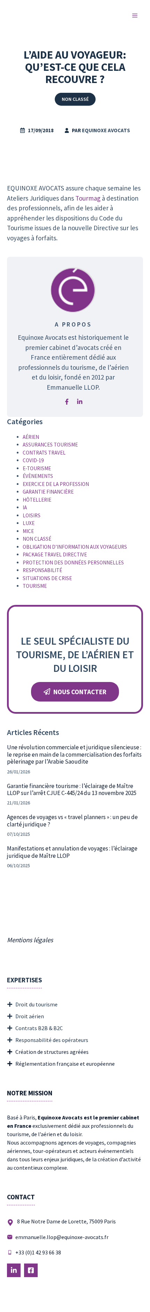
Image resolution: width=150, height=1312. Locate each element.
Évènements (38, 476)
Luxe (29, 523)
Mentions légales (30, 940)
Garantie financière (48, 491)
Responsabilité (42, 570)
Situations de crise (47, 578)
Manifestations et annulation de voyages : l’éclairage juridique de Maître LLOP (72, 852)
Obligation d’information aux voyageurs (75, 546)
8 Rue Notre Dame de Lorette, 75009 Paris (66, 1221)
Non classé (75, 99)
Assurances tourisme (50, 444)
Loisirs (31, 515)
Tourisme (35, 586)
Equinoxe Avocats (106, 130)
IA (25, 507)
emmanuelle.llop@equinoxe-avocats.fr (61, 1237)
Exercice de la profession (56, 484)
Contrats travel (44, 452)
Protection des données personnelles (73, 562)
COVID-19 (33, 460)
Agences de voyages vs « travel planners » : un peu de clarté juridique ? (72, 820)
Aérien (31, 437)
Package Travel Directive (55, 554)
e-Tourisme (37, 468)
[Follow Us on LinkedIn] (14, 1270)
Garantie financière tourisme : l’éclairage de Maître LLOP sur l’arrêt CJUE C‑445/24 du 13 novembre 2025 (71, 789)
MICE (28, 531)
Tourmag (88, 198)
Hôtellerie (37, 499)
